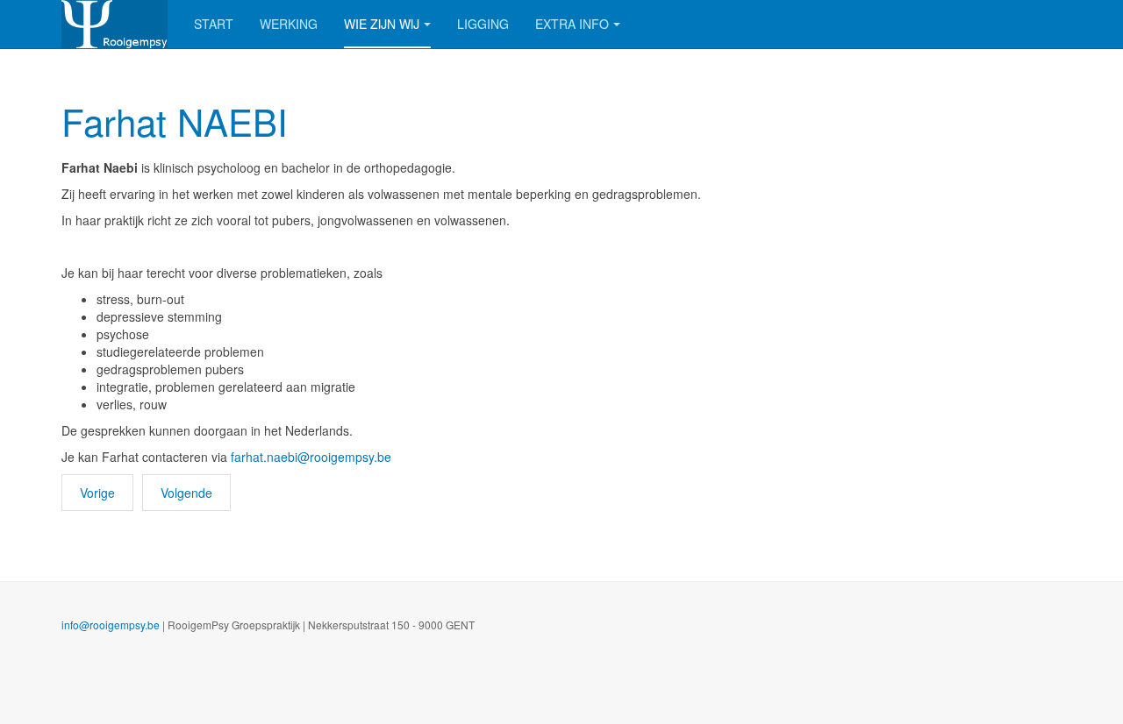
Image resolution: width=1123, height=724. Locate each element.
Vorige (97, 492)
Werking (289, 23)
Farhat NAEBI (174, 121)
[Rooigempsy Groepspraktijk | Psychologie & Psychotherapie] (114, 24)
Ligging (483, 23)
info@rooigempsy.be (110, 624)
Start (213, 23)
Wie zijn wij (381, 23)
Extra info (572, 23)
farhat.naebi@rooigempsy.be (311, 456)
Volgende (186, 492)
